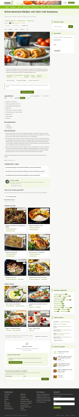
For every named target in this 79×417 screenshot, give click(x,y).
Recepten (12, 7)
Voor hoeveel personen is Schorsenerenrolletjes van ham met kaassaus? (23, 167)
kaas (20, 106)
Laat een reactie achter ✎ (34, 80)
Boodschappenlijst (8, 408)
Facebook (73, 415)
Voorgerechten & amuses (20, 305)
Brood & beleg (37, 307)
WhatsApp (10, 29)
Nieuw (19, 7)
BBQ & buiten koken (58, 307)
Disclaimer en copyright (26, 403)
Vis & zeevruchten (58, 301)
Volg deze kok (25, 25)
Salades (56, 311)
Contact (6, 397)
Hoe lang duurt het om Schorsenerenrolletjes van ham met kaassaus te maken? (25, 171)
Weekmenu (23, 394)
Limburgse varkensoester (63, 351)
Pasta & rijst (68, 307)
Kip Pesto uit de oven (10, 277)
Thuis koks (22, 396)
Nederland (39, 76)
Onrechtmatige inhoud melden (25, 407)
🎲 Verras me (55, 7)
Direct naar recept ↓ (11, 80)
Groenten (57, 309)
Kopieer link (22, 29)
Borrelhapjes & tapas (59, 303)
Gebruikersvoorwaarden (26, 401)
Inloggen (65, 2)
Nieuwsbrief (7, 405)
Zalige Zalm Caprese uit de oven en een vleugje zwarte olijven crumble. (65, 358)
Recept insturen (8, 407)
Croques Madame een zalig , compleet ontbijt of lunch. (64, 364)
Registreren (71, 2)
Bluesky (62, 415)
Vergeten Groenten (30, 20)
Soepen (68, 299)
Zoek (70, 26)
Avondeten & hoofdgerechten (10, 20)
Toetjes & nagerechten (10, 305)
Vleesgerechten (66, 296)
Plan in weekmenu (45, 95)
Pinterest (16, 29)
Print (27, 29)
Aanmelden (45, 379)
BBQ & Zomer (26, 7)
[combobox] (60, 26)
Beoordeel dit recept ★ (21, 80)
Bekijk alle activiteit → (58, 340)
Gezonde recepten (65, 311)
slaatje (17, 180)
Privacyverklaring (24, 405)
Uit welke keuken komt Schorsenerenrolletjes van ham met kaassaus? (22, 175)
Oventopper (60, 375)
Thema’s (43, 7)
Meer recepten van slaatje (16, 185)
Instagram (67, 415)
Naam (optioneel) (8, 376)
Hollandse (33, 76)
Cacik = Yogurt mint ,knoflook (12, 304)
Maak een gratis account (15, 362)
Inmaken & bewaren (33, 256)
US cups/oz (28, 98)
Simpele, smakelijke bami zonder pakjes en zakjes (65, 370)
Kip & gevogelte (21, 279)
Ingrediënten (23, 397)
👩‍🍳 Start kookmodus (27, 92)
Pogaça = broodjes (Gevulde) (12, 328)
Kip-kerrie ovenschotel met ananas (38, 277)
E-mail (24, 376)
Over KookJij (7, 394)
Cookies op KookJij (24, 399)
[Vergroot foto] (6, 64)
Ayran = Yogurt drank (34, 328)
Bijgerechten (31, 307)
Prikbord (6, 396)
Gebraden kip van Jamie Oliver (37, 252)
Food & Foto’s (35, 7)
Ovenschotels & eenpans (21, 20)
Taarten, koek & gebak (16, 330)
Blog (49, 7)
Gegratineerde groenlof (11, 252)
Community (23, 410)
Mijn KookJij (7, 403)
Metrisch (22, 98)
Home (6, 7)
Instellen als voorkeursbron (41, 336)
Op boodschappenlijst (35, 95)
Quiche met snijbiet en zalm (36, 225)
